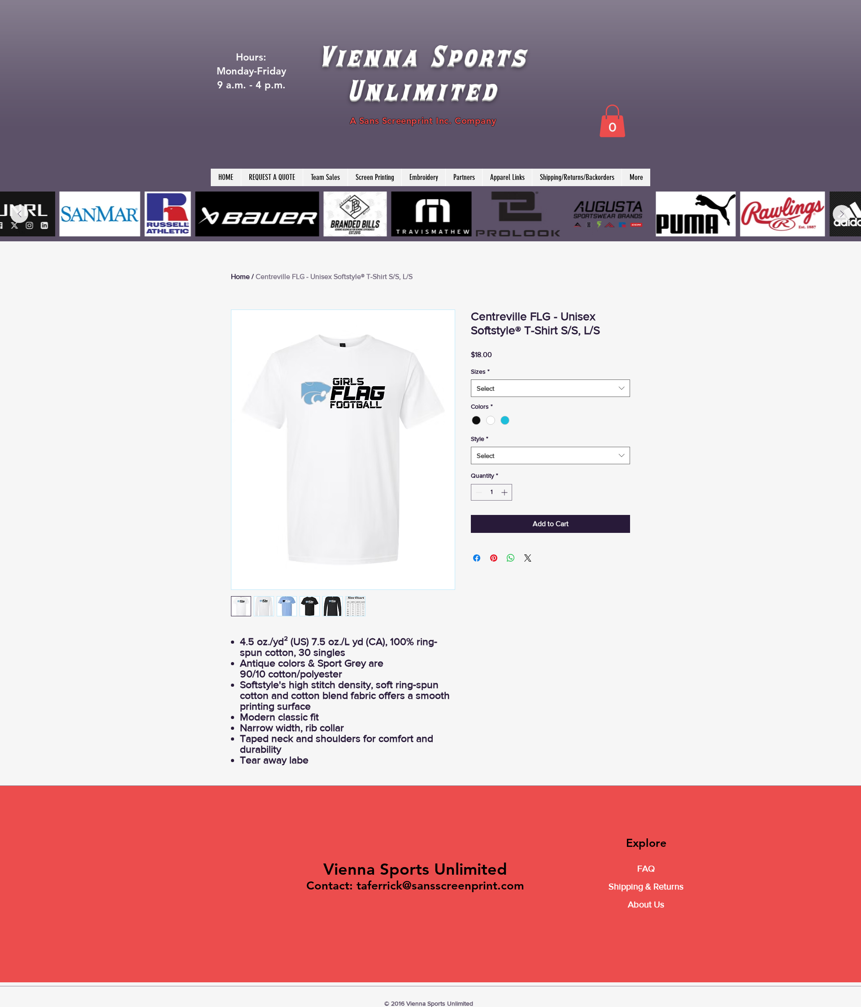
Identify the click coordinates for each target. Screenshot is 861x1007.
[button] (612, 121)
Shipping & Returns (646, 886)
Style (479, 438)
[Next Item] (842, 214)
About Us (646, 904)
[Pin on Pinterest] (493, 558)
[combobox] (550, 388)
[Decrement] (477, 492)
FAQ (646, 868)
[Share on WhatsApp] (510, 558)
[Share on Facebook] (476, 558)
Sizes (480, 371)
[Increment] (505, 492)
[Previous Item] (19, 214)
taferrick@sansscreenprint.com (440, 886)
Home (240, 276)
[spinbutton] (491, 492)
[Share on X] (527, 558)
